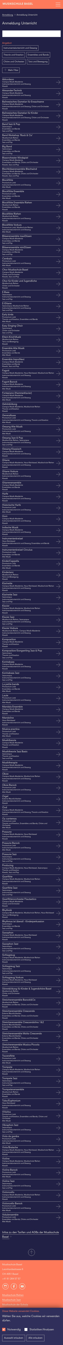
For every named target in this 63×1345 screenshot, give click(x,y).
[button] (31, 1252)
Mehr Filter (13, 70)
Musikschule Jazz (11, 1300)
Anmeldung (7, 15)
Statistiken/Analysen (41, 1329)
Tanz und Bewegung (38, 62)
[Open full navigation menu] (58, 4)
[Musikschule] (18, 4)
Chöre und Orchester (14, 62)
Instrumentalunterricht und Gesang (20, 48)
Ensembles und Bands (38, 55)
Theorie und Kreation (14, 55)
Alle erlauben (35, 1338)
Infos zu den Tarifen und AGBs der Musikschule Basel (30, 1234)
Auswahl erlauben (13, 1338)
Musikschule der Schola (15, 1305)
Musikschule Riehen (13, 1295)
